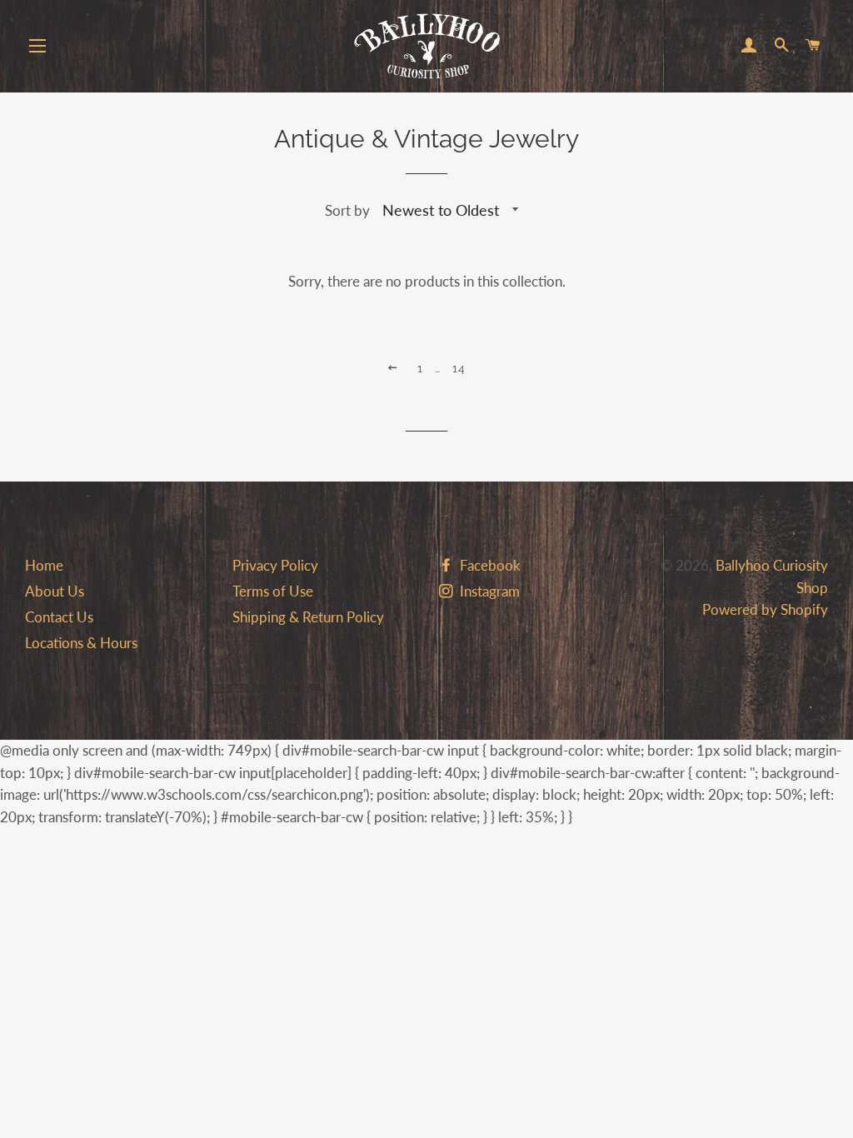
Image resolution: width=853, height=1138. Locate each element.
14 (459, 368)
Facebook (488, 565)
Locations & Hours (81, 642)
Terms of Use (272, 591)
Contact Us (59, 617)
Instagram (488, 591)
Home (44, 565)
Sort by (347, 210)
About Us (54, 591)
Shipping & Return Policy (308, 617)
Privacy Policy (275, 565)
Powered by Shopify (765, 609)
